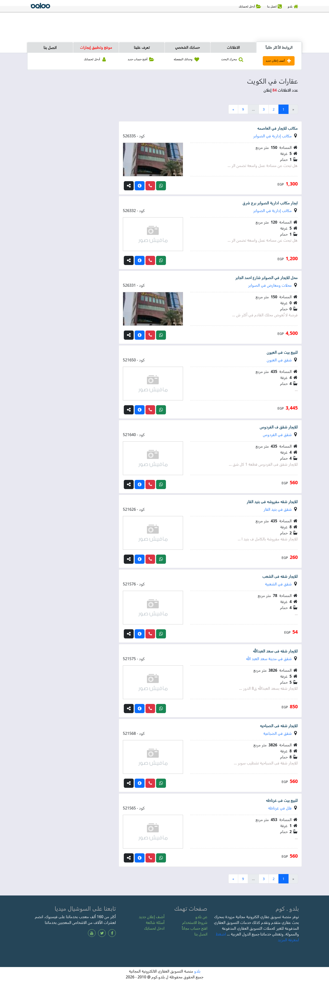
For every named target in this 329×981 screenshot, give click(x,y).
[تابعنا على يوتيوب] (92, 933)
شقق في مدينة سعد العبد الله (269, 658)
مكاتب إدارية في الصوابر (272, 136)
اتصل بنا (50, 47)
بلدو (197, 971)
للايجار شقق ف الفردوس (279, 427)
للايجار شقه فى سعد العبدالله (275, 651)
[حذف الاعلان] (150, 185)
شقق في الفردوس (277, 434)
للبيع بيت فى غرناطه (282, 800)
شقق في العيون (279, 360)
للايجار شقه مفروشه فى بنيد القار (272, 501)
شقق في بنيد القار (277, 509)
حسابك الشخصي (187, 47)
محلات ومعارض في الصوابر (270, 285)
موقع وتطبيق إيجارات (96, 47)
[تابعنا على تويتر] (102, 933)
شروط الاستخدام (194, 922)
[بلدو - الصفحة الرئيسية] (40, 6)
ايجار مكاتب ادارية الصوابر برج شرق (270, 202)
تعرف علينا (142, 47)
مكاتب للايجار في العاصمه (277, 128)
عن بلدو (201, 916)
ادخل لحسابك (154, 928)
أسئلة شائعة (155, 922)
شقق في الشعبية (278, 584)
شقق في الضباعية (277, 733)
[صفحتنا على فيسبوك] (112, 933)
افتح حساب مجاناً (194, 928)
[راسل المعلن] (161, 185)
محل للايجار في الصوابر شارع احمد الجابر (266, 277)
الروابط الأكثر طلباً (279, 47)
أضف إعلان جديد (151, 916)
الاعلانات (233, 47)
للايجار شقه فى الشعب (280, 576)
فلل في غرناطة (280, 808)
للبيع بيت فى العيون (282, 352)
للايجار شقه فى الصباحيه (279, 725)
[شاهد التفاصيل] (140, 185)
